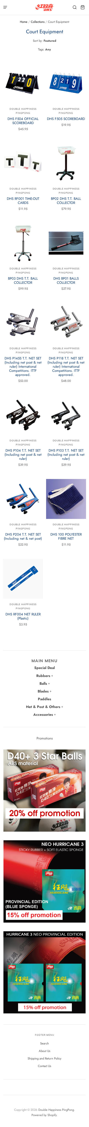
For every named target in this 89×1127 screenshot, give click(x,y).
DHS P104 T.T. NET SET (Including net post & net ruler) (23, 454)
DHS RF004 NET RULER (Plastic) (23, 616)
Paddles (44, 699)
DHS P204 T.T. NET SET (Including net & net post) (23, 536)
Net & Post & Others (43, 706)
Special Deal (44, 667)
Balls (43, 683)
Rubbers (43, 675)
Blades (43, 691)
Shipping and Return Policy (44, 1058)
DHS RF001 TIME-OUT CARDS (23, 200)
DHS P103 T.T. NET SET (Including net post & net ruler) (65, 454)
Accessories (43, 714)
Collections (37, 22)
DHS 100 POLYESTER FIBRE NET (66, 536)
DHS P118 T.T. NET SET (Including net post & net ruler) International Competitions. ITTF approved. (65, 366)
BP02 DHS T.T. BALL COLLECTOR (66, 200)
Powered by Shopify (44, 1115)
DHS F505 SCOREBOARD (66, 118)
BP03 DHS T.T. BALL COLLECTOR (23, 280)
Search (44, 1043)
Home (23, 22)
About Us (44, 1051)
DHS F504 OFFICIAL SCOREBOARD (23, 120)
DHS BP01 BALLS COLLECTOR (66, 280)
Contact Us (44, 1066)
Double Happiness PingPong (56, 1110)
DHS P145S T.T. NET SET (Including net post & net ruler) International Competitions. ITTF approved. (23, 366)
